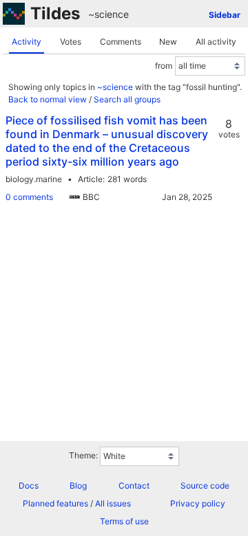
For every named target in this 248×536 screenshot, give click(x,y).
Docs (29, 485)
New (168, 41)
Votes (70, 41)
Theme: (83, 455)
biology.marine (34, 179)
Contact (133, 485)
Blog (78, 485)
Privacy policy (197, 503)
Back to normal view (47, 99)
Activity (26, 41)
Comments (120, 41)
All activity (216, 41)
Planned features (55, 503)
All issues (113, 503)
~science (108, 14)
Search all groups (127, 99)
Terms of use (124, 521)
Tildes (55, 13)
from (163, 65)
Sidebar (224, 15)
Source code (204, 485)
